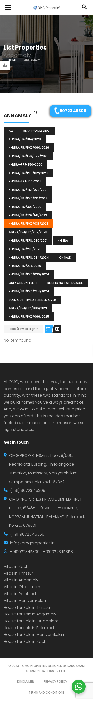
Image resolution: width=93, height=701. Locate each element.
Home (12, 60)
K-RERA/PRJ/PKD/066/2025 (29, 316)
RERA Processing (36, 131)
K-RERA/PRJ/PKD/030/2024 (29, 274)
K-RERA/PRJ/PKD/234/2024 (29, 291)
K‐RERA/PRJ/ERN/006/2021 (28, 308)
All (11, 131)
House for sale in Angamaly (30, 614)
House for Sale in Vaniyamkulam (34, 634)
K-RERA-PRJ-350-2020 (25, 164)
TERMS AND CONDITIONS (46, 692)
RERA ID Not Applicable (65, 283)
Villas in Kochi (16, 566)
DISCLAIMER (25, 681)
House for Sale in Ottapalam (31, 621)
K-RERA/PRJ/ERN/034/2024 (29, 257)
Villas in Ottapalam (22, 587)
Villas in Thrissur (18, 573)
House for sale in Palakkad (29, 628)
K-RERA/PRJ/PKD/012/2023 (28, 173)
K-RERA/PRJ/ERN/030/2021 (28, 240)
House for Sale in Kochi (25, 641)
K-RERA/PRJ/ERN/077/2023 (28, 156)
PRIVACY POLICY (55, 681)
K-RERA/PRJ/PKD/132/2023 (28, 198)
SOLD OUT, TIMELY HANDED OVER (32, 300)
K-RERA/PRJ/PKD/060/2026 (29, 147)
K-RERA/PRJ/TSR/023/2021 (28, 190)
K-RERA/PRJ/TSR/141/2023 (28, 215)
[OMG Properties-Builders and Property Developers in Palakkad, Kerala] (46, 7)
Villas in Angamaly (21, 580)
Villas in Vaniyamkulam (25, 600)
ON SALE (65, 257)
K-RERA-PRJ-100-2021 (25, 181)
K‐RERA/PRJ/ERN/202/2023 (28, 232)
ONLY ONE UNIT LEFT (23, 283)
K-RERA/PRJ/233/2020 (25, 266)
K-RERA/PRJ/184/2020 (25, 139)
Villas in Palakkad (20, 594)
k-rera (63, 240)
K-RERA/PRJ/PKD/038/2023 (28, 223)
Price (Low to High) (23, 329)
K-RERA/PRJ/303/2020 (25, 207)
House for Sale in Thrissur (27, 607)
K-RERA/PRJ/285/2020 (25, 249)
